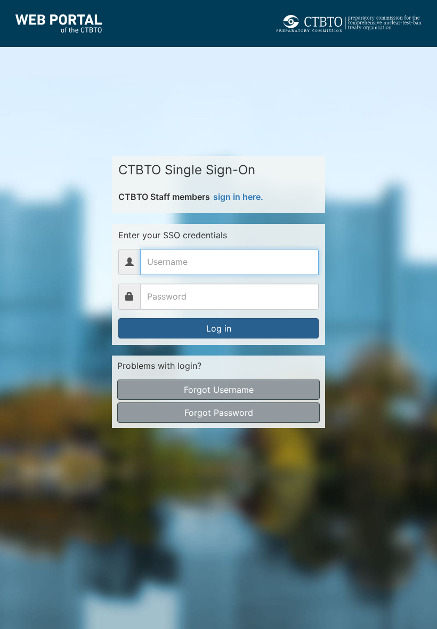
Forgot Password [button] (218, 412)
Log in (218, 328)
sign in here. (238, 196)
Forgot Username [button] (219, 389)
